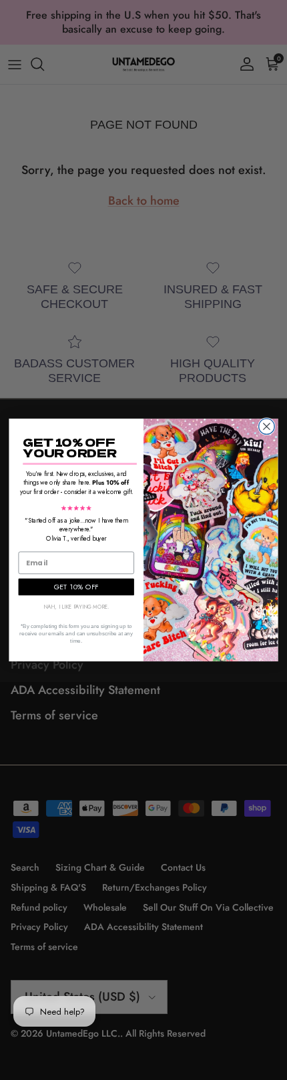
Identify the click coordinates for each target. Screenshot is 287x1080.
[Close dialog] (267, 427)
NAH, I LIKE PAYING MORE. (76, 607)
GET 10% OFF (76, 586)
